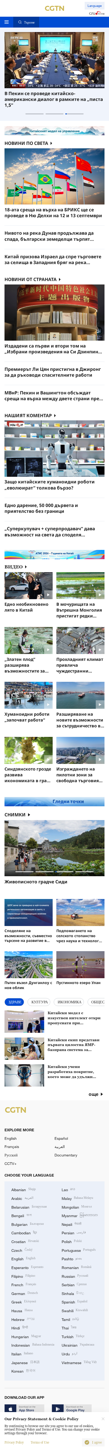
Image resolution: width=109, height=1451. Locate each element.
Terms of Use (40, 1442)
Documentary (65, 1155)
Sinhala (73, 1293)
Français (11, 1146)
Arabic (22, 1198)
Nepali (72, 1224)
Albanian (23, 1189)
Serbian (74, 1284)
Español (61, 1138)
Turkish (73, 1336)
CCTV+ (10, 1163)
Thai (69, 1327)
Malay (77, 1198)
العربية (59, 1146)
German (24, 1293)
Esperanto (27, 1267)
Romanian (77, 1267)
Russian (75, 1276)
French (23, 1284)
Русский (11, 1155)
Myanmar (80, 1215)
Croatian (25, 1241)
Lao (68, 1189)
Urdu (70, 1353)
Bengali (21, 1215)
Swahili (75, 1310)
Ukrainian (78, 1344)
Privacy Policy (14, 1442)
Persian (74, 1232)
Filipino (23, 1276)
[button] (34, 113)
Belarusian (29, 1206)
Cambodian (24, 1232)
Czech (22, 1250)
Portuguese (79, 1250)
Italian (22, 1353)
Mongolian (77, 1206)
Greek (23, 1301)
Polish (72, 1241)
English (10, 1138)
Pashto (72, 1258)
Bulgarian (27, 1224)
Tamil (70, 1319)
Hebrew (23, 1319)
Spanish (75, 1301)
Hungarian (26, 1336)
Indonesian (32, 1344)
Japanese (25, 1362)
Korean (23, 1370)
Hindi (19, 1327)
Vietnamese (79, 1362)
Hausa (22, 1310)
